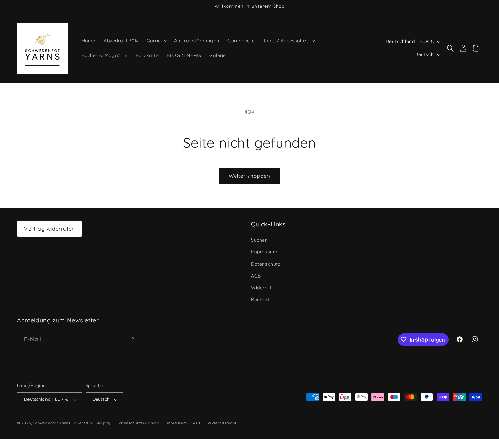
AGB (256, 276)
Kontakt (260, 300)
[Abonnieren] (131, 339)
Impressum (264, 252)
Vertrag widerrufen (49, 228)
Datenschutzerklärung (138, 423)
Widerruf (261, 288)
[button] (156, 41)
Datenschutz (266, 264)
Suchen (259, 240)
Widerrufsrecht (222, 423)
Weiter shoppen (249, 176)
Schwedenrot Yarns (51, 423)
